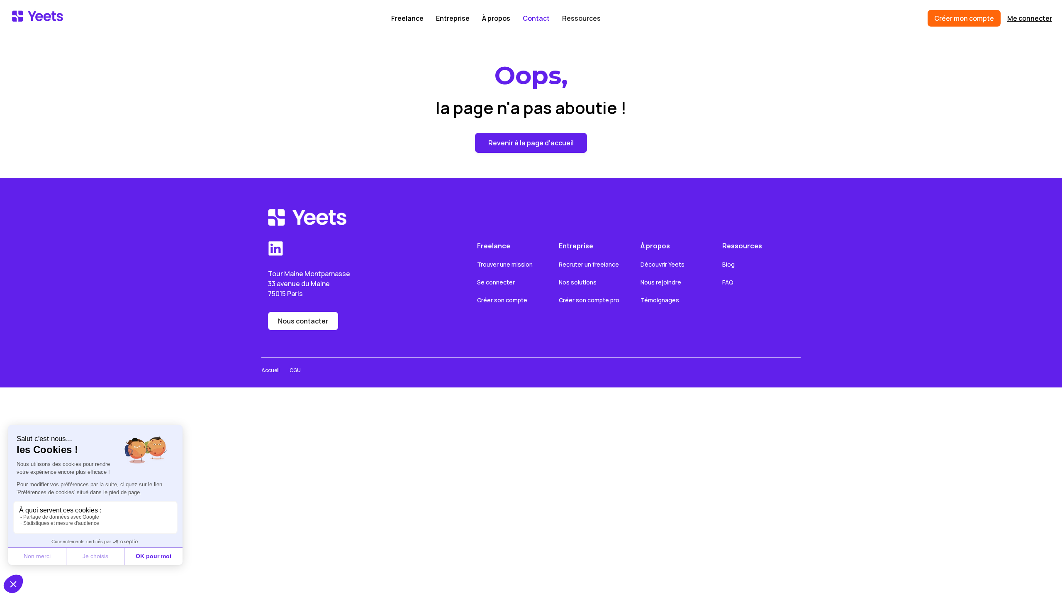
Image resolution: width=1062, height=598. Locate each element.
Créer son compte (502, 300)
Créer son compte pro (589, 300)
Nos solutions (578, 282)
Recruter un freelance (589, 264)
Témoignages (660, 300)
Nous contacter (303, 321)
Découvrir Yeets (662, 264)
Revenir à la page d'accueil (531, 142)
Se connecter (496, 282)
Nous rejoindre (661, 282)
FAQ (727, 282)
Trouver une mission (505, 264)
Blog (728, 264)
